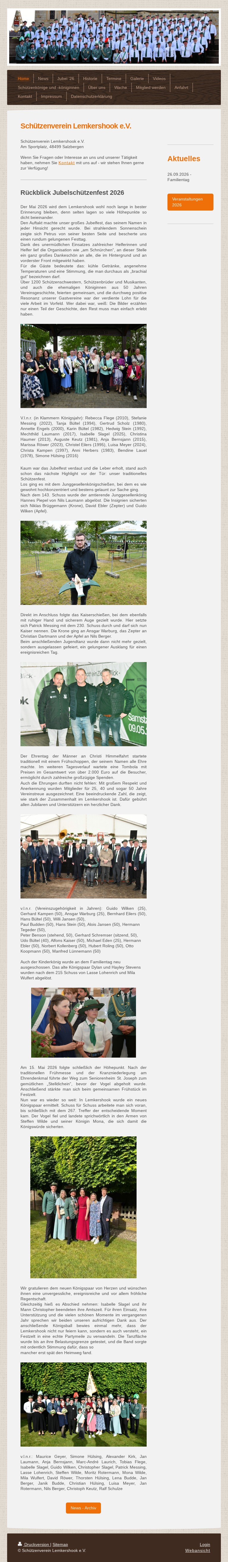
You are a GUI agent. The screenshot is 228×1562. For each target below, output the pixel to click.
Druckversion (36, 1544)
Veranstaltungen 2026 (187, 202)
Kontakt (66, 162)
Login (205, 1544)
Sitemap (60, 1544)
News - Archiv (83, 1507)
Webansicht (197, 1550)
